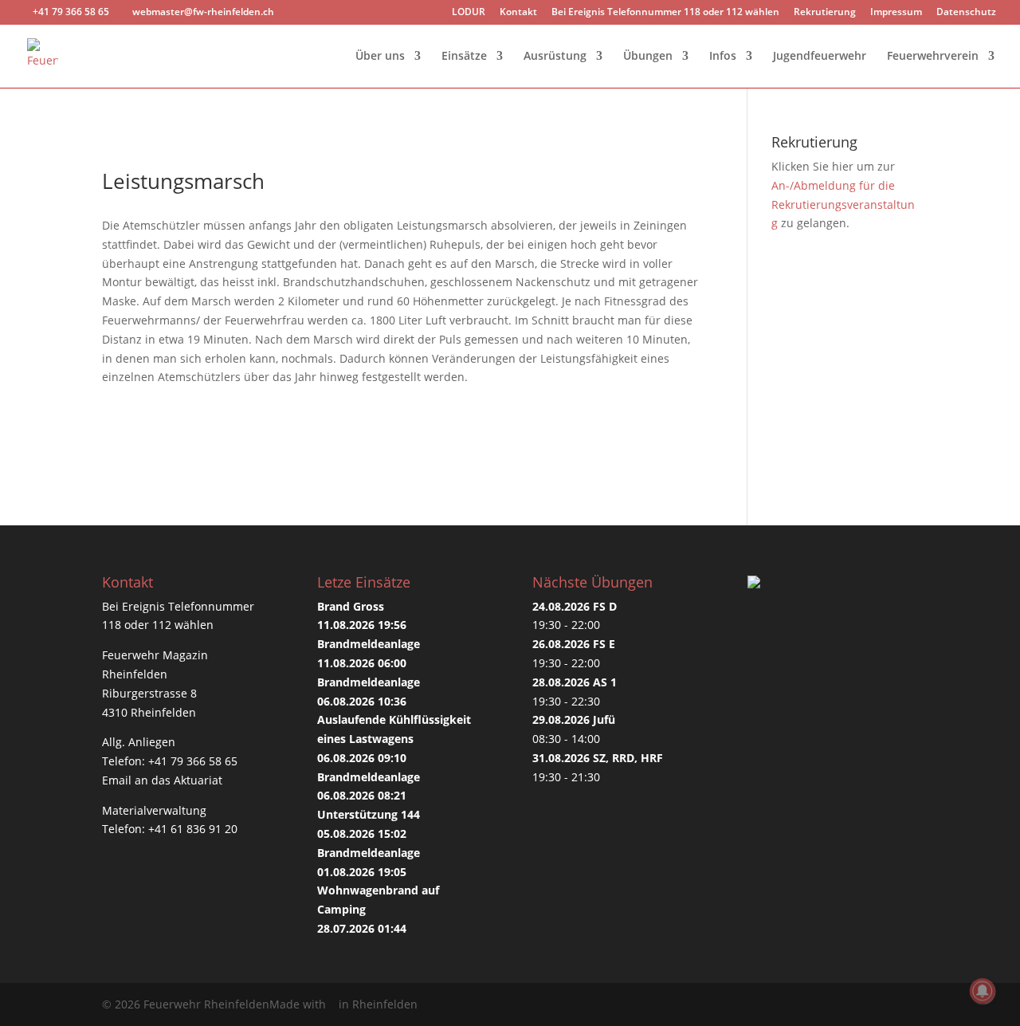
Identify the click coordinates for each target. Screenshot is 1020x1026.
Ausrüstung (555, 56)
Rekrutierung (825, 12)
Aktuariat (198, 780)
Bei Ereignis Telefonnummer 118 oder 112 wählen (665, 12)
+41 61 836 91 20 (192, 828)
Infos (722, 56)
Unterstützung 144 (368, 814)
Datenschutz (966, 12)
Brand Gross (350, 606)
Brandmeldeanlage (368, 643)
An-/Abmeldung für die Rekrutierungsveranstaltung (843, 204)
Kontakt (518, 12)
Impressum (896, 12)
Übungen (648, 56)
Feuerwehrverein (933, 56)
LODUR (468, 12)
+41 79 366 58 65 (192, 761)
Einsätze (464, 56)
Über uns (380, 56)
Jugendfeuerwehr (819, 56)
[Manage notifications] (982, 991)
